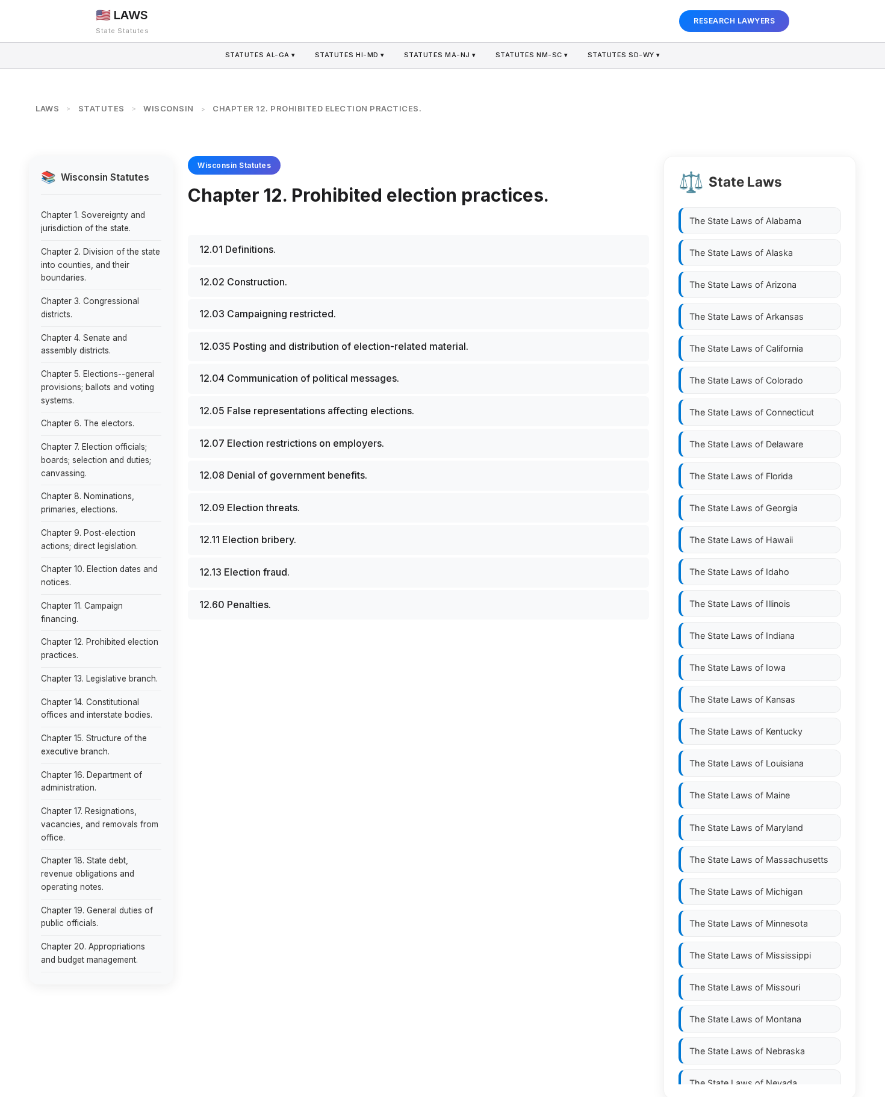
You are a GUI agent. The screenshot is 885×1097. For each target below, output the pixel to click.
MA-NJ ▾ (440, 55)
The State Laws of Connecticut (751, 412)
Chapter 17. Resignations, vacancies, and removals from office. (99, 824)
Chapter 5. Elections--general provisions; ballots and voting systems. (97, 387)
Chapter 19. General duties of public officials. (97, 917)
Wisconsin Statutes (234, 165)
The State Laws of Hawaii (741, 540)
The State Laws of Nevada (743, 1083)
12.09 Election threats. (249, 508)
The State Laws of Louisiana (746, 763)
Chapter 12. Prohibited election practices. (99, 648)
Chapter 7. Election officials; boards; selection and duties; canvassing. (96, 460)
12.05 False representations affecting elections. (306, 411)
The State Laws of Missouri (744, 987)
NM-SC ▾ (531, 55)
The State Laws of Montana (745, 1019)
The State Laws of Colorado (746, 380)
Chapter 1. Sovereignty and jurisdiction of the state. (93, 221)
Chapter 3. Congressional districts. (90, 307)
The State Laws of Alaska (741, 252)
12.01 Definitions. (237, 249)
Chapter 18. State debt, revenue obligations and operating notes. (87, 874)
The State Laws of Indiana (742, 635)
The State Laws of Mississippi (750, 955)
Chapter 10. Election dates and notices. (99, 575)
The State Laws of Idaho (739, 572)
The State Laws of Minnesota (748, 923)
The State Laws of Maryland (746, 827)
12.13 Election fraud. (244, 572)
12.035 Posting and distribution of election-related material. (333, 346)
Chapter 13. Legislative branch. (99, 678)
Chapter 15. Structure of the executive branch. (94, 744)
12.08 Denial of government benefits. (283, 475)
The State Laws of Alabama (745, 221)
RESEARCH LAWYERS (734, 20)
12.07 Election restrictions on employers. (291, 443)
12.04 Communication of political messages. (299, 378)
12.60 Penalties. (235, 604)
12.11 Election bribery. (247, 539)
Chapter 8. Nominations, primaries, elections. (87, 502)
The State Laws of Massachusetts (758, 859)
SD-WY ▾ (624, 55)
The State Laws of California (746, 348)
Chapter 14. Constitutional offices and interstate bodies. (96, 708)
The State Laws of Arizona (742, 284)
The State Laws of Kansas (742, 699)
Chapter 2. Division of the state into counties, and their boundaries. (100, 265)
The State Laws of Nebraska (747, 1051)
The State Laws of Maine (739, 795)
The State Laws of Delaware (746, 444)
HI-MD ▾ (350, 55)
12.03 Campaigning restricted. (267, 314)
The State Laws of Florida (741, 476)
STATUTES (101, 108)
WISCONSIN (168, 108)
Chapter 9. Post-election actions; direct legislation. (89, 539)
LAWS (47, 108)
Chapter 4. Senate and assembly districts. (84, 344)
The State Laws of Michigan (746, 891)
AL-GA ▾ (260, 55)
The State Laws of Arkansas (746, 316)
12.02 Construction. (243, 282)
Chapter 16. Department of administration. (91, 781)
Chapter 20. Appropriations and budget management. (93, 953)
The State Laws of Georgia (743, 508)
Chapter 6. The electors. (87, 423)
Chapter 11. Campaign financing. (82, 612)
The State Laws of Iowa (737, 667)
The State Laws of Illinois (739, 603)
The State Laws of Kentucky (746, 731)
